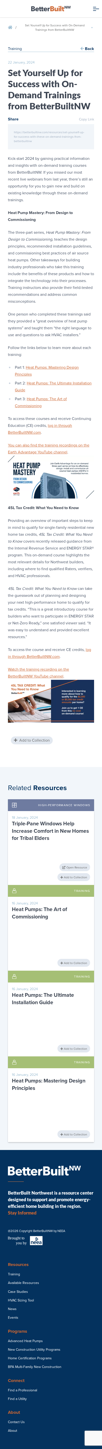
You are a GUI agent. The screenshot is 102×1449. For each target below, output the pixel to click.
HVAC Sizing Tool (21, 1300)
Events (13, 1318)
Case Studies (18, 1292)
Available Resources (23, 1283)
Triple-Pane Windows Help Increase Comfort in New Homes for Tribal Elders (50, 830)
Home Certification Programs (30, 1358)
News (12, 1309)
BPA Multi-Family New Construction (34, 1367)
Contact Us (16, 1422)
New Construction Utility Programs (34, 1350)
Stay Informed (22, 1213)
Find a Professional (22, 1390)
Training (14, 1274)
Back (89, 48)
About (12, 1431)
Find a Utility (17, 1399)
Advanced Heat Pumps (25, 1341)
